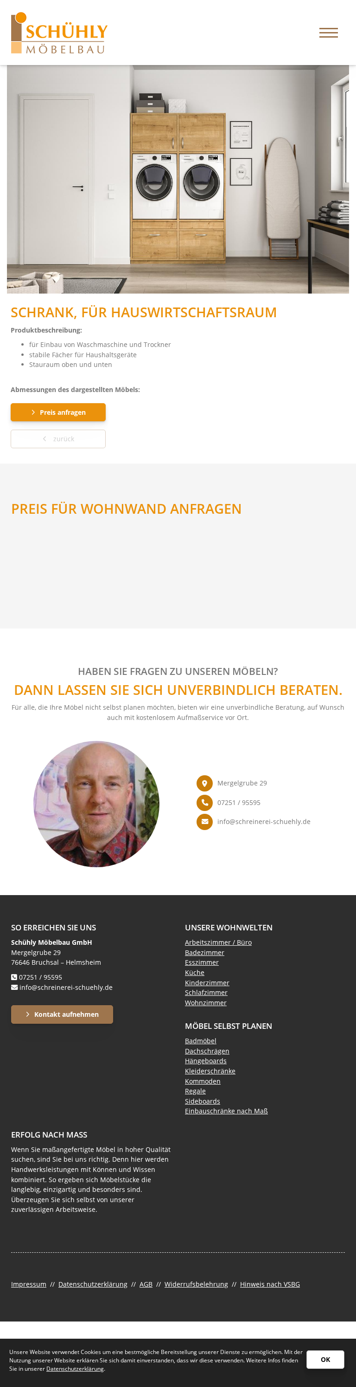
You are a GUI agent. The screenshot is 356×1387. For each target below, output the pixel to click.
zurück (62, 438)
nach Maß (251, 1110)
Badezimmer (204, 952)
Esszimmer (202, 962)
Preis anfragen (63, 412)
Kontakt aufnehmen (66, 1014)
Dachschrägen (207, 1051)
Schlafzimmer (206, 992)
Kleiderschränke (210, 1070)
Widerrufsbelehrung (196, 1284)
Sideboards (202, 1101)
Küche (194, 972)
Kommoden (203, 1081)
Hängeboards (206, 1060)
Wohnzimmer (206, 1002)
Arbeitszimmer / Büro (218, 942)
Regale (195, 1090)
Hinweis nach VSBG (270, 1284)
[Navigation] (328, 32)
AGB (146, 1284)
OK (325, 1359)
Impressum (28, 1284)
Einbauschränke (210, 1110)
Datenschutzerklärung (92, 1284)
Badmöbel (200, 1040)
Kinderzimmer (207, 982)
